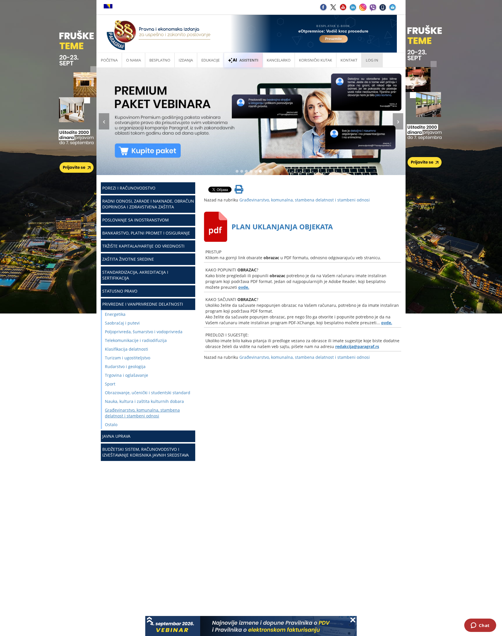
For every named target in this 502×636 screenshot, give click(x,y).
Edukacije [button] (210, 60)
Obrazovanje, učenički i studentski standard (147, 392)
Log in (372, 60)
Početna (109, 60)
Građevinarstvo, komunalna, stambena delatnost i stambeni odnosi (142, 413)
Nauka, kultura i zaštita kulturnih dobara (144, 401)
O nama (133, 60)
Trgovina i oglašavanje (126, 375)
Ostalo (111, 424)
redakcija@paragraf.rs (357, 346)
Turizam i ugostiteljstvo (127, 358)
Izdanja (186, 60)
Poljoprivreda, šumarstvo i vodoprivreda (143, 331)
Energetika (115, 314)
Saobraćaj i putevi (122, 323)
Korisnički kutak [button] (315, 60)
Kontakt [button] (348, 60)
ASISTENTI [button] (248, 60)
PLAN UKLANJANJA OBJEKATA (282, 226)
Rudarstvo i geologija (125, 366)
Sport (110, 384)
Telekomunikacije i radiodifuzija (136, 340)
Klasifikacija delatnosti (126, 349)
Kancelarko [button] (279, 60)
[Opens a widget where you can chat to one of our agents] (480, 626)
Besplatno (159, 60)
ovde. (243, 287)
